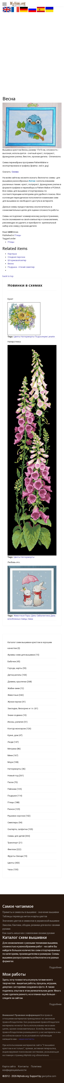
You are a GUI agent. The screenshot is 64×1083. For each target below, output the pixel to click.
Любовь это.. (14, 562)
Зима (30, 619)
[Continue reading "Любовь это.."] (32, 590)
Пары (28, 615)
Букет (10, 299)
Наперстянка (14, 341)
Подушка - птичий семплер (21, 267)
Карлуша (12, 254)
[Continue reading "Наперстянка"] (32, 450)
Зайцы (24, 619)
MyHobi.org (29, 1055)
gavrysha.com (49, 1076)
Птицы (17, 235)
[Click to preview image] (32, 125)
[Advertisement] (32, 46)
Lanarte (51, 336)
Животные (19, 615)
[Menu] (4, 4)
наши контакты (26, 1039)
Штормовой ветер (17, 260)
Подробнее (55, 967)
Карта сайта (9, 1066)
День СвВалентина (40, 615)
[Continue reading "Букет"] (32, 318)
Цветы (17, 336)
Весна (11, 263)
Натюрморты (27, 336)
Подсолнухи (41, 336)
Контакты (23, 1066)
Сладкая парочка (16, 257)
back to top (7, 276)
